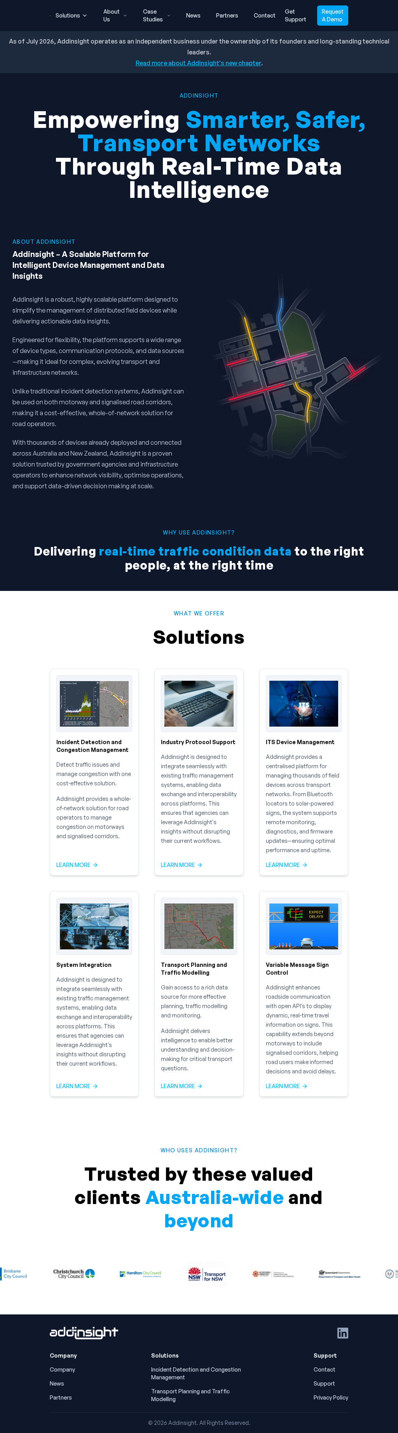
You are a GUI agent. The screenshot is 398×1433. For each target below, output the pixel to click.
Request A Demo (333, 15)
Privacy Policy (331, 1397)
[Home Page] (84, 1333)
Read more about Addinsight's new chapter (198, 63)
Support (324, 1383)
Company (62, 1369)
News (193, 15)
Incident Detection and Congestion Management (196, 1373)
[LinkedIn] (342, 1333)
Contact (265, 15)
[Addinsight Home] (50, 15)
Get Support (295, 15)
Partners (227, 15)
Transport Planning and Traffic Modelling (190, 1395)
